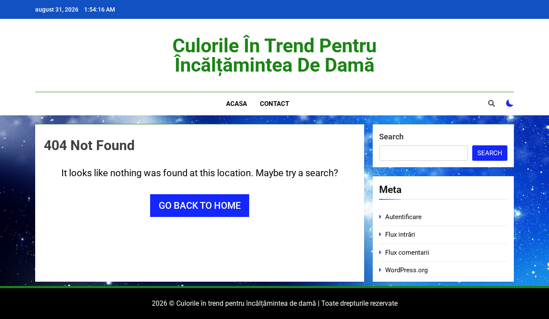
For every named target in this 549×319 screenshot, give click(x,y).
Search (391, 136)
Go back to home (200, 205)
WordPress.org (406, 270)
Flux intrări (400, 234)
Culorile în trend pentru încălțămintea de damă (274, 55)
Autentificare (403, 217)
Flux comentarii (407, 252)
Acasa (236, 104)
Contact (274, 104)
